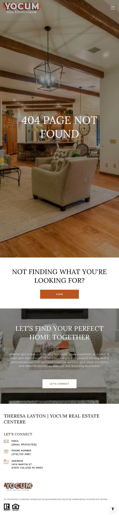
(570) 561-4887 (21, 454)
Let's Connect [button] (59, 383)
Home (59, 294)
